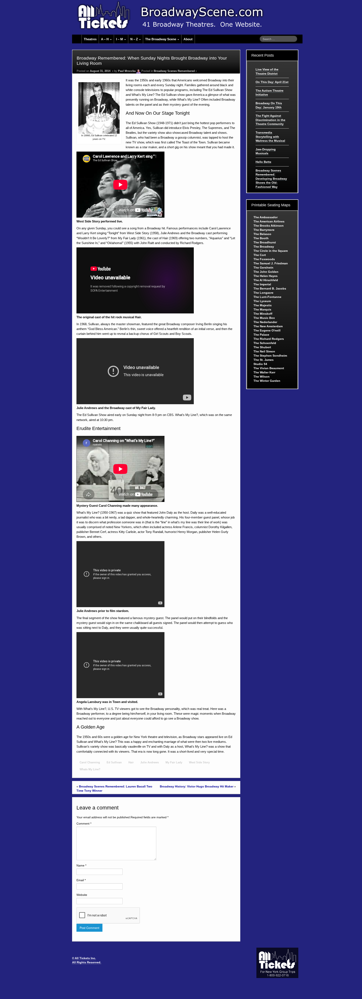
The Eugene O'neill (267, 330)
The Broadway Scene (161, 39)
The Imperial (262, 284)
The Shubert (262, 347)
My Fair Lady (173, 762)
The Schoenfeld (264, 343)
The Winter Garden (266, 380)
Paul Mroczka (127, 71)
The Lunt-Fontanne (267, 297)
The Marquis (262, 309)
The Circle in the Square (270, 250)
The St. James (263, 359)
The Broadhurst (264, 242)
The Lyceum (262, 301)
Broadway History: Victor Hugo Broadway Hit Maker (196, 786)
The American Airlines (268, 221)
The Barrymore (263, 229)
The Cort (259, 255)
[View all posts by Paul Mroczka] (138, 71)
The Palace (261, 334)
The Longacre (263, 292)
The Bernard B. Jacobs (269, 288)
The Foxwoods (264, 259)
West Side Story (199, 762)
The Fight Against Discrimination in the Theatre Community (270, 120)
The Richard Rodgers (268, 338)
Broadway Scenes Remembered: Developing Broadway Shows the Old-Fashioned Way (271, 178)
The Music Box (264, 318)
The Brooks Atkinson (268, 225)
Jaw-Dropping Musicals (266, 151)
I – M (120, 39)
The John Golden (265, 271)
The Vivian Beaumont (268, 368)
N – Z (134, 39)
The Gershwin (263, 267)
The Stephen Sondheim (270, 355)
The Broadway (263, 246)
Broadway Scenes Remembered (174, 71)
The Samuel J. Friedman (270, 263)
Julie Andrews (149, 762)
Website (81, 894)
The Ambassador (265, 217)
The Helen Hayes (265, 276)
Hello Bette (263, 162)
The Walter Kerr (264, 372)
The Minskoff (262, 313)
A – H (105, 39)
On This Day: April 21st (272, 82)
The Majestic (262, 305)
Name (81, 865)
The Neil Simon (264, 351)
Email (81, 880)
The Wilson (261, 376)
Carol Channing (90, 762)
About (188, 39)
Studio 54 (260, 364)
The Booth (261, 238)
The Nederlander (265, 322)
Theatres (90, 39)
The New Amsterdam (268, 326)
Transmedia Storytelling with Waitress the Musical (270, 136)
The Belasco (262, 234)
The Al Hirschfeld (265, 280)
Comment (83, 823)
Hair (131, 762)
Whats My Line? (90, 769)
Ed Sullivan (114, 762)
